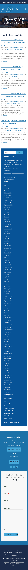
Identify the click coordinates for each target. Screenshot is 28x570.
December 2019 (8, 226)
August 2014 (7, 332)
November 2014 (8, 325)
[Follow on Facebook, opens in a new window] (11, 467)
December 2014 (8, 322)
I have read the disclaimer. (13, 529)
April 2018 (6, 243)
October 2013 (7, 356)
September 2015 (8, 301)
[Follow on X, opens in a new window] (14, 467)
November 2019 (8, 229)
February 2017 (7, 262)
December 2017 (8, 248)
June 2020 (6, 212)
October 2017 (7, 250)
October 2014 (7, 327)
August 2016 (7, 274)
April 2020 (6, 217)
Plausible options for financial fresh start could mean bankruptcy (13, 123)
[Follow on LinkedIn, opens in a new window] (17, 467)
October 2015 (7, 298)
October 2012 (7, 385)
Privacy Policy (19, 562)
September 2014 (8, 329)
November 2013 (8, 353)
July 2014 (6, 334)
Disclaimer (6, 526)
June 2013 (6, 365)
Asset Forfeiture (8, 398)
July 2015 (6, 305)
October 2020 (7, 202)
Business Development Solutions (13, 564)
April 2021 (6, 188)
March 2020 (7, 219)
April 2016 (6, 284)
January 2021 (7, 195)
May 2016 (6, 281)
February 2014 (7, 346)
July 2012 (6, 392)
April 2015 (6, 313)
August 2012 (7, 389)
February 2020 (7, 221)
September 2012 (8, 387)
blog (5, 401)
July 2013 (6, 363)
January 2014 (7, 349)
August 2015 (7, 303)
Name (6, 486)
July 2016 (6, 277)
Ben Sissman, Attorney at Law (15, 47)
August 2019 (7, 233)
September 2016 (8, 272)
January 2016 (7, 291)
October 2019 (7, 231)
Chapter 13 (7, 403)
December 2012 (8, 380)
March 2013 (7, 373)
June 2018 (6, 241)
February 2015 (7, 317)
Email (6, 493)
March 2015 (7, 315)
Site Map (13, 562)
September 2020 (8, 205)
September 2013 (8, 358)
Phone (6, 501)
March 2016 (7, 286)
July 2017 (6, 255)
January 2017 (7, 265)
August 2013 (7, 361)
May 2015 (6, 310)
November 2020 (8, 200)
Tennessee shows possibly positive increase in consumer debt (13, 42)
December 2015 (8, 293)
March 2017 (7, 260)
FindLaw (14, 565)
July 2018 (6, 238)
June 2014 (6, 337)
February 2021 (7, 193)
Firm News (19, 49)
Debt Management (11, 49)
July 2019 (6, 236)
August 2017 (7, 253)
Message (7, 508)
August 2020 (7, 207)
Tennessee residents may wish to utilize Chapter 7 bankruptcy (11, 69)
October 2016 (7, 269)
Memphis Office (14, 449)
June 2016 (6, 279)
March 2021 (7, 190)
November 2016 (8, 267)
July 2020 (6, 209)
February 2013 (7, 375)
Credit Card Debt (10, 103)
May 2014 (6, 339)
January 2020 (7, 224)
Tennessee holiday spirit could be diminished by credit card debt (13, 96)
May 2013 (6, 368)
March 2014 (7, 344)
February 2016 (7, 289)
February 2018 (7, 245)
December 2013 (8, 351)
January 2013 (7, 377)
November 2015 (8, 296)
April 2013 (6, 370)
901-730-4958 (8, 2)
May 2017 (6, 257)
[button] (25, 9)
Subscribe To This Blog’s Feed (11, 422)
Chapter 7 (9, 76)
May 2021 (6, 185)
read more (4, 61)
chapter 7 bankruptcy (9, 408)
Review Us (14, 462)
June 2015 (6, 308)
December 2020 (8, 197)
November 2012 (8, 382)
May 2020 (6, 214)
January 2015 (7, 320)
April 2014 (6, 341)
